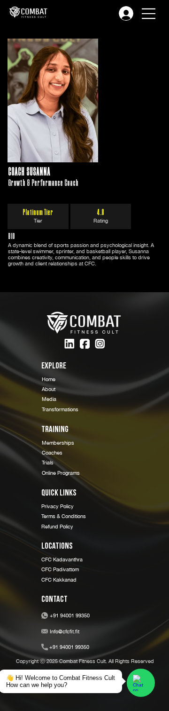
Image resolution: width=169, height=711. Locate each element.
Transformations (60, 409)
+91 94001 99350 (70, 615)
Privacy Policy (57, 506)
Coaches (52, 452)
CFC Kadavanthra (62, 559)
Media (49, 399)
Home (48, 379)
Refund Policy (57, 526)
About (48, 389)
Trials (48, 462)
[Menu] (149, 14)
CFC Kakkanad (59, 579)
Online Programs (61, 473)
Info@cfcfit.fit (64, 631)
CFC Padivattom (60, 569)
